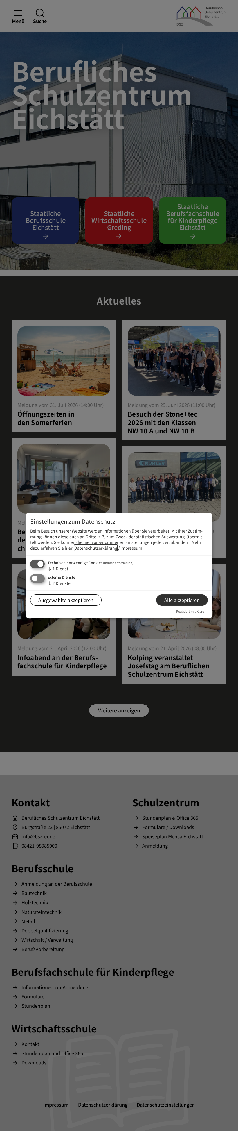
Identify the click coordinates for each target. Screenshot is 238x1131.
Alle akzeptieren (182, 599)
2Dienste (59, 583)
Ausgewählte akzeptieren (65, 599)
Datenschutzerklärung (95, 548)
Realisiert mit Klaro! (190, 611)
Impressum (131, 548)
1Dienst (58, 568)
